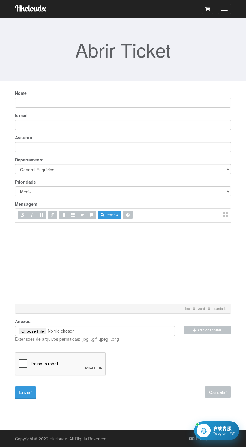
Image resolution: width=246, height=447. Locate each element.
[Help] (128, 215)
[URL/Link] (52, 215)
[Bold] (23, 215)
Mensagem (26, 204)
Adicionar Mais (209, 329)
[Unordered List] (63, 215)
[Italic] (32, 215)
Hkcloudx (30, 8)
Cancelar (218, 392)
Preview (111, 214)
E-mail (21, 115)
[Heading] (41, 215)
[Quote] (91, 215)
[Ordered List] (73, 215)
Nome (21, 93)
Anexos (23, 321)
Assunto (23, 137)
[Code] (82, 215)
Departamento (29, 160)
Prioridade (25, 182)
